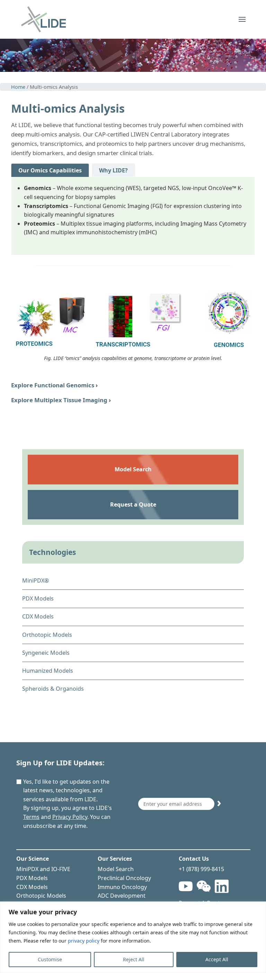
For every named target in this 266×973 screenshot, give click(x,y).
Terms (31, 817)
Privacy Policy (69, 817)
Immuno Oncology (122, 887)
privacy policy (83, 940)
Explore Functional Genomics (52, 385)
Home (18, 87)
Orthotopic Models (47, 635)
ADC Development (121, 895)
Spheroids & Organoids (53, 688)
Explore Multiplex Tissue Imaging (59, 400)
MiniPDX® (35, 580)
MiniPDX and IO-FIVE (43, 869)
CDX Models (38, 616)
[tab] (50, 170)
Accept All (216, 959)
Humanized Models (47, 670)
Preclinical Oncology (124, 878)
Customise (50, 959)
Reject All (133, 959)
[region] (133, 937)
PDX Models (38, 598)
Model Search (116, 869)
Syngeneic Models (46, 652)
